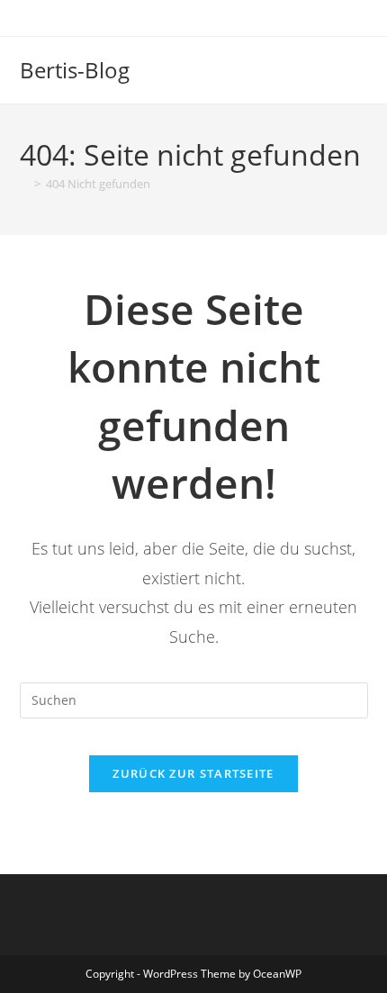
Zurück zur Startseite (193, 773)
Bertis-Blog (75, 70)
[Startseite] (24, 184)
